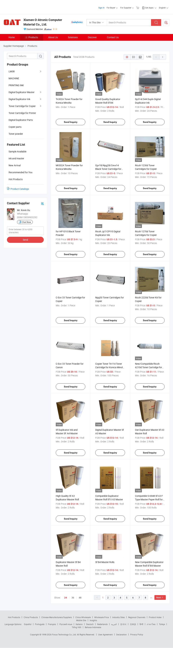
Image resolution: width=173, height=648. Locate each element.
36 (72, 597)
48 (80, 597)
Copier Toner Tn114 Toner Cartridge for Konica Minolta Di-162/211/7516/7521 (110, 367)
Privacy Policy (136, 634)
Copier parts (15, 126)
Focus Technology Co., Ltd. (64, 634)
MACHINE (14, 78)
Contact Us (113, 37)
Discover (92, 37)
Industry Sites (118, 617)
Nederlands (102, 624)
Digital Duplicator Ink (19, 99)
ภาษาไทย (151, 624)
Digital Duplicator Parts (21, 119)
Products (33, 37)
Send (25, 239)
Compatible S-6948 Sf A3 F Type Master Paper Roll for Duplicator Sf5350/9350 (149, 499)
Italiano (79, 624)
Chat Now (26, 222)
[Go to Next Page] (162, 56)
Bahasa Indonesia (93, 627)
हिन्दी (141, 624)
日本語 (133, 624)
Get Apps (149, 7)
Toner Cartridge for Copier (22, 106)
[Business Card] (42, 203)
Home (11, 37)
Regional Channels (136, 617)
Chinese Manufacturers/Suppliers (56, 617)
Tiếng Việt (76, 627)
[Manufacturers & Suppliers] (25, 7)
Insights (93, 620)
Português (39, 624)
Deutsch (90, 624)
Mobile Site (81, 620)
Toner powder (16, 133)
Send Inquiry (70, 122)
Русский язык (65, 624)
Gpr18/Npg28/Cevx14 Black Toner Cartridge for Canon (108, 169)
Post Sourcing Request (166, 22)
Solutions (73, 37)
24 (65, 597)
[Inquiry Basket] (138, 7)
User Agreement (105, 634)
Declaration (121, 634)
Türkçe (162, 624)
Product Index (155, 617)
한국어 (123, 624)
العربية (114, 624)
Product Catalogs (19, 188)
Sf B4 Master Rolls (104, 562)
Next (158, 597)
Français (52, 624)
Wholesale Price (101, 617)
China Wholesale (83, 617)
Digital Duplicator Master (21, 92)
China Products (31, 617)
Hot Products (14, 617)
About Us (53, 37)
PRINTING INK (16, 85)
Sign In (101, 7)
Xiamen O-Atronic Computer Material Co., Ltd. (42, 22)
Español (27, 624)
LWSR (12, 71)
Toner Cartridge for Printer (22, 113)
